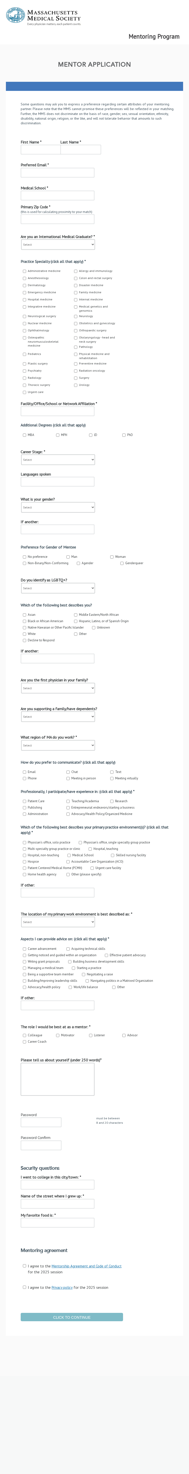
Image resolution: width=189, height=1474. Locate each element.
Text (118, 772)
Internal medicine (91, 299)
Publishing (35, 807)
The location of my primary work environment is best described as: (76, 914)
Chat (74, 772)
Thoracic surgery (39, 385)
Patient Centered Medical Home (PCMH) (55, 868)
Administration (38, 814)
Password (29, 1114)
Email (32, 772)
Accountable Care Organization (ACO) (97, 861)
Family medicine (90, 292)
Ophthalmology (38, 330)
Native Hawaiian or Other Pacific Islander (56, 627)
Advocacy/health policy (44, 987)
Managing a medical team (45, 968)
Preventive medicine (93, 363)
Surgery (84, 377)
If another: (30, 521)
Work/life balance (86, 987)
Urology (84, 385)
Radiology (34, 377)
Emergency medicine (42, 292)
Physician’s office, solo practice (49, 842)
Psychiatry (35, 370)
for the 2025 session (75, 1268)
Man (74, 557)
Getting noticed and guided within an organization (62, 955)
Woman (120, 557)
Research (121, 801)
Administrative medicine (44, 271)
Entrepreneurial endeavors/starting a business (103, 807)
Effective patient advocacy (128, 955)
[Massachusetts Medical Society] (94, 17)
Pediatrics (34, 354)
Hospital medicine (40, 299)
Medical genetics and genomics (93, 308)
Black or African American (45, 621)
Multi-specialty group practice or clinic (54, 849)
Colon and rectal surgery (95, 278)
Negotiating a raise (100, 974)
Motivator (67, 1035)
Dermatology (37, 285)
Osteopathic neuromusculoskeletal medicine (43, 342)
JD (95, 435)
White (32, 634)
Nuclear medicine (40, 323)
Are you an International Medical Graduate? (58, 236)
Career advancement (42, 949)
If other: (28, 885)
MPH (64, 435)
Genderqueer (134, 563)
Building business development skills (98, 961)
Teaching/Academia (85, 801)
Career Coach (37, 1041)
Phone (32, 778)
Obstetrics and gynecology (97, 323)
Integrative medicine (42, 306)
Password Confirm (35, 1137)
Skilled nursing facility (131, 855)
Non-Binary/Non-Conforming (48, 563)
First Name (31, 142)
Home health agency (42, 874)
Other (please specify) (86, 874)
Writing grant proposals (44, 961)
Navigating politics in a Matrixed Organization (122, 981)
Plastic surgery (38, 363)
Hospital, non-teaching (43, 855)
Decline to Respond (41, 640)
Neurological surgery (42, 316)
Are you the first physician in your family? (54, 679)
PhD (130, 435)
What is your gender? (38, 499)
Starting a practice (89, 968)
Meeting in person (83, 778)
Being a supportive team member (51, 974)
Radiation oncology (92, 370)
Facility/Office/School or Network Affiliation (59, 403)
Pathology (86, 347)
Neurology (86, 316)
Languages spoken (36, 474)
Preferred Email (35, 164)
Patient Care (36, 801)
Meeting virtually (126, 778)
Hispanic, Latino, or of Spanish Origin (104, 621)
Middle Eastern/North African (99, 615)
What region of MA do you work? (49, 737)
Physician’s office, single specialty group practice (117, 842)
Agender (87, 563)
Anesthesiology (38, 278)
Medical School (34, 187)
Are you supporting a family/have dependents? (59, 708)
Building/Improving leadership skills (52, 981)
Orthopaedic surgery (93, 330)
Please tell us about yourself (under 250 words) (61, 1059)
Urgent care (36, 392)
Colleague (35, 1035)
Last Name (70, 142)
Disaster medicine (91, 285)
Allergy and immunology (95, 271)
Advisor (132, 1035)
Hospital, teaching (106, 849)
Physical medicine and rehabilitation (94, 356)
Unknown (103, 627)
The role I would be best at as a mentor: (56, 1026)
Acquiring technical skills (88, 949)
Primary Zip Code (35, 206)
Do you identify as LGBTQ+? (44, 579)
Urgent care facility (108, 868)
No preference (37, 557)
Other (83, 634)
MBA (31, 435)
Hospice (33, 861)
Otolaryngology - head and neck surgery (97, 339)
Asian (31, 615)
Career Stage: (33, 451)
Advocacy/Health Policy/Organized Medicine (101, 814)
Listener (99, 1035)
